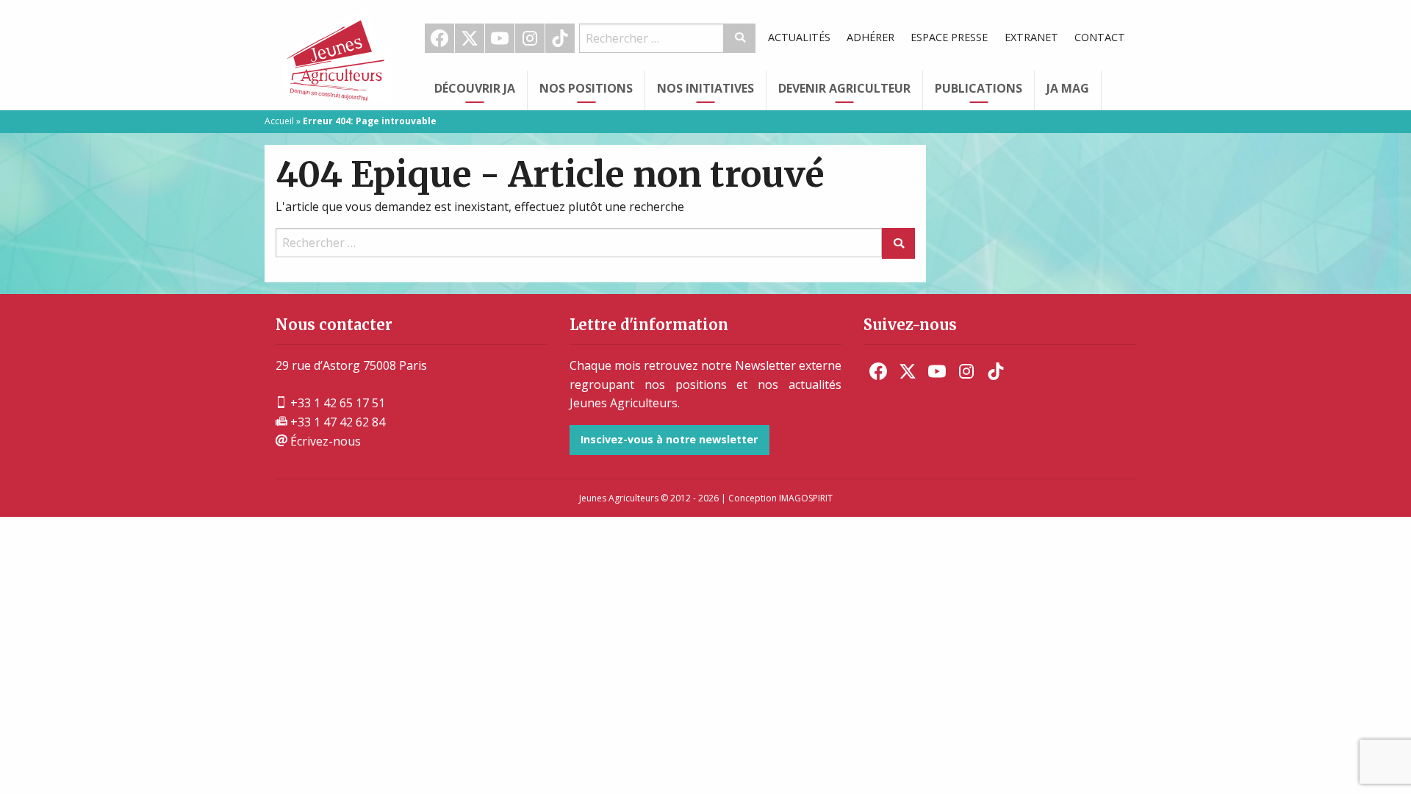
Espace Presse (949, 37)
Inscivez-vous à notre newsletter (669, 439)
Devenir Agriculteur (844, 88)
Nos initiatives (705, 88)
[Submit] (739, 38)
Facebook (439, 38)
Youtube (499, 38)
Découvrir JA (474, 88)
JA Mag (1067, 88)
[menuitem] (440, 38)
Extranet (1031, 37)
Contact (1099, 37)
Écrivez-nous (324, 441)
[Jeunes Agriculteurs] (338, 54)
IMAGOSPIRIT (806, 498)
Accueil (279, 121)
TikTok (560, 38)
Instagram (530, 38)
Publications (978, 88)
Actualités (799, 37)
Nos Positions (586, 88)
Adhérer (870, 37)
